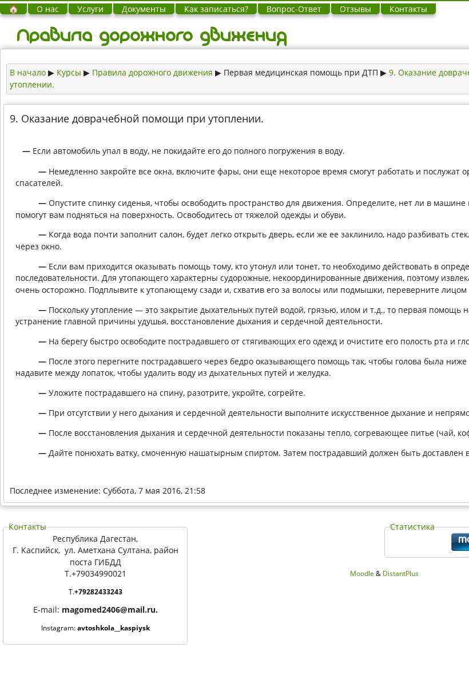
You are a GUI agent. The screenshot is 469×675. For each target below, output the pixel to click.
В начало (28, 72)
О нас (48, 8)
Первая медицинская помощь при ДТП (301, 72)
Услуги (90, 8)
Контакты (408, 8)
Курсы (69, 72)
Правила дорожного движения (152, 72)
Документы (144, 8)
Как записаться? (216, 8)
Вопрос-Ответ (294, 8)
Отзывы (355, 8)
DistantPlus (401, 573)
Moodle (362, 573)
